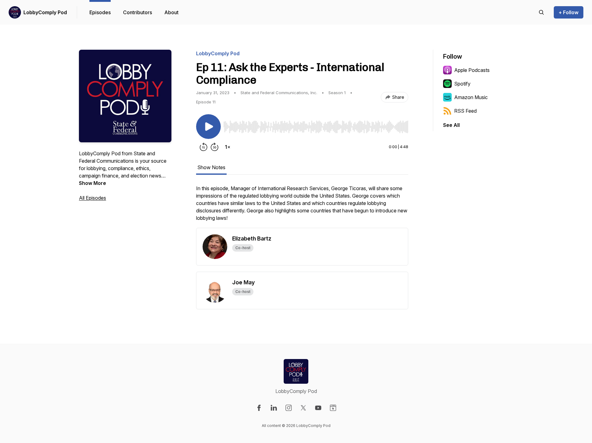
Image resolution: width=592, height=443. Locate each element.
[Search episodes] (541, 12)
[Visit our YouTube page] (318, 408)
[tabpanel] (302, 206)
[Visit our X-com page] (303, 408)
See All (451, 125)
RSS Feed (465, 111)
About (171, 12)
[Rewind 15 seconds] (203, 147)
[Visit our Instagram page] (289, 408)
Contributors (137, 12)
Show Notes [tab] (211, 167)
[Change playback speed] (227, 147)
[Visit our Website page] (333, 408)
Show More (92, 183)
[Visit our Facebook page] (259, 408)
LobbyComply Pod (45, 12)
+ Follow (568, 12)
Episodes (100, 12)
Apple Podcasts (472, 70)
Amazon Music (471, 97)
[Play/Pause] (208, 126)
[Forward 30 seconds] (214, 147)
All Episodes (92, 198)
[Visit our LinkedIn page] (274, 408)
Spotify (462, 84)
